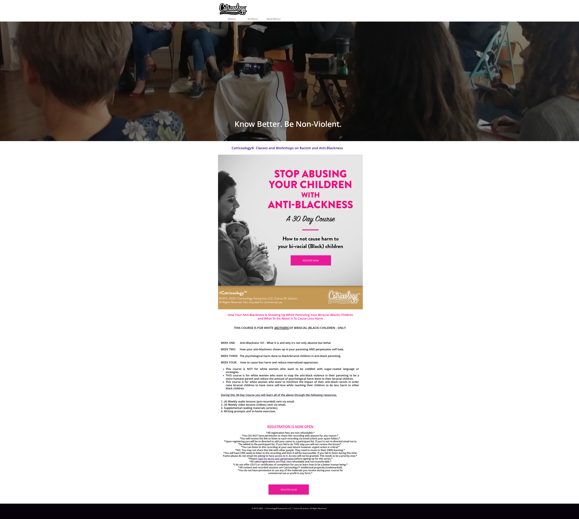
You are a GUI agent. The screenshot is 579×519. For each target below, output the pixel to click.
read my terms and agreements (276, 458)
